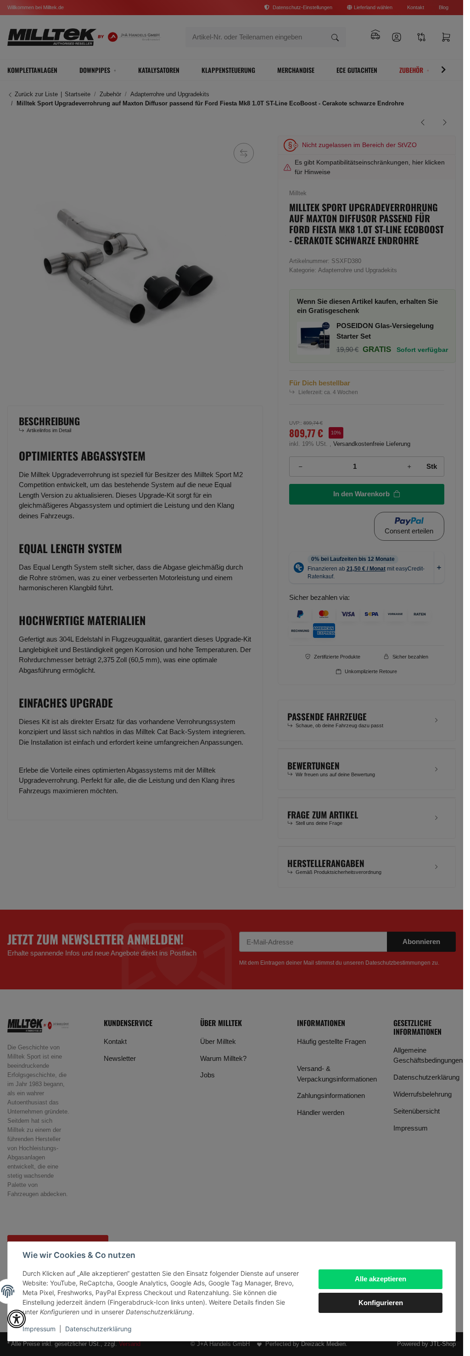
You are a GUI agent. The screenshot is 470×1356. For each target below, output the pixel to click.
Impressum (39, 1329)
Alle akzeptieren (380, 1279)
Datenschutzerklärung (98, 1329)
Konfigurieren (380, 1303)
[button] (16, 1319)
